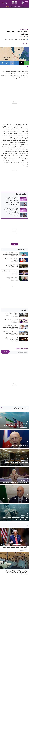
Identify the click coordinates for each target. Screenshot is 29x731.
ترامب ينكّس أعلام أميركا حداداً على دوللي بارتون (10, 271)
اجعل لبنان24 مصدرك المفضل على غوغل (15, 39)
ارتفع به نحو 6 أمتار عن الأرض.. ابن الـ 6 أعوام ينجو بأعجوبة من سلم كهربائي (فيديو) (16, 572)
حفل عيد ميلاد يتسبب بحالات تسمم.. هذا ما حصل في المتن (11, 338)
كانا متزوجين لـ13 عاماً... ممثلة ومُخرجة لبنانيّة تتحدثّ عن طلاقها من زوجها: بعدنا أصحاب (10, 326)
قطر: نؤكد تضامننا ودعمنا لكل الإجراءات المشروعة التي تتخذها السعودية (12, 204)
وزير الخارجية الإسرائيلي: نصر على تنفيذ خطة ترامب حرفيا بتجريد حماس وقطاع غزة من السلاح (12, 199)
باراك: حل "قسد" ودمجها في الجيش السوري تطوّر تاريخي (11, 278)
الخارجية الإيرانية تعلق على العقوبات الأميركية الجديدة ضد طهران (11, 253)
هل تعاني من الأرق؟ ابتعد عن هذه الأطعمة (12, 214)
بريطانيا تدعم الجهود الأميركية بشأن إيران (11, 259)
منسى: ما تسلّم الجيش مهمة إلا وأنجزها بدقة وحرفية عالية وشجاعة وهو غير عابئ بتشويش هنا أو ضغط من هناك (11, 210)
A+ (24, 44)
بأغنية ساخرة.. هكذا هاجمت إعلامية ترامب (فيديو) (15, 548)
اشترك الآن (7, 6)
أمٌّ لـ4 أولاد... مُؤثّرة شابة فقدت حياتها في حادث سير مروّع (11, 314)
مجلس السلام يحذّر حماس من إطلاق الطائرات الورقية (11, 265)
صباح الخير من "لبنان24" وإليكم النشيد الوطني (11, 320)
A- (26, 43)
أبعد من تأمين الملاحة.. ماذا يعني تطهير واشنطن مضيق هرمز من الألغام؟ (15, 518)
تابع (14, 244)
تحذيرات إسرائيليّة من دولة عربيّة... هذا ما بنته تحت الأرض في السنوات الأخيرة (10, 332)
